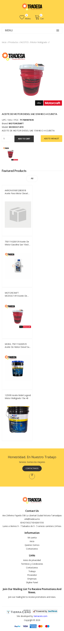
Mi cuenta (32, 537)
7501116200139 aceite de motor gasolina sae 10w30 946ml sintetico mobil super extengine (17, 243)
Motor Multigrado (39, 42)
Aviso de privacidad (32, 560)
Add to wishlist (51, 138)
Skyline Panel (32, 582)
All (32, 178)
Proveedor (32, 575)
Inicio (4, 42)
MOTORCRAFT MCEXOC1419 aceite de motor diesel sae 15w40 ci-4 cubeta (17, 294)
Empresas (31, 578)
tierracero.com (40, 616)
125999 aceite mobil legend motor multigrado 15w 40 (18, 397)
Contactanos (32, 468)
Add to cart (24, 138)
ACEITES (25, 42)
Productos (13, 42)
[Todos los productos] (10, 153)
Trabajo (32, 571)
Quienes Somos (32, 545)
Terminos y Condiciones (32, 563)
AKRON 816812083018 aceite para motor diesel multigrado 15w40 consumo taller (18, 192)
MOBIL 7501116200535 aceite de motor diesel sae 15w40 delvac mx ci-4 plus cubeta (17, 346)
